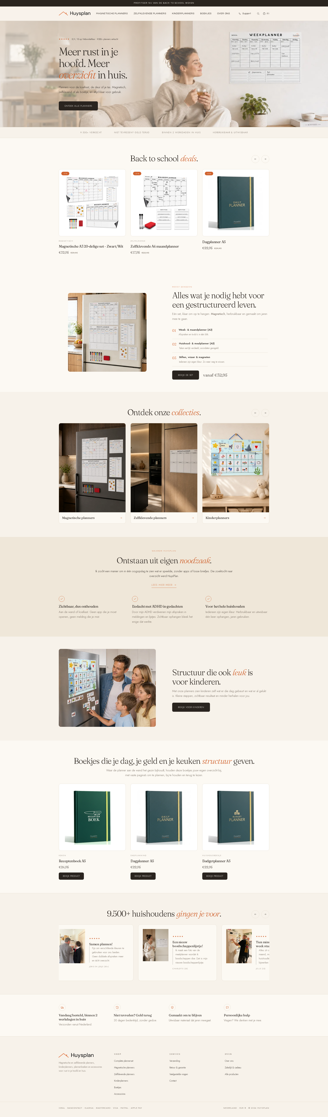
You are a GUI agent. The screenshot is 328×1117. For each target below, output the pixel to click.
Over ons (223, 13)
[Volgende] (265, 159)
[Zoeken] (258, 13)
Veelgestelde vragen (178, 1074)
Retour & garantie (177, 1067)
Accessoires (119, 1094)
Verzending (174, 1061)
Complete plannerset (123, 1061)
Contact (172, 1080)
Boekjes (205, 13)
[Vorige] (255, 159)
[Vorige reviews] (255, 914)
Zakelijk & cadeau (233, 1067)
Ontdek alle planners (78, 106)
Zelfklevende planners (150, 13)
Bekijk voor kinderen (191, 707)
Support (246, 13)
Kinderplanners (183, 13)
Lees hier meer (162, 585)
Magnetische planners (112, 13)
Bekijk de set (185, 375)
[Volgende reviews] (265, 914)
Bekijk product (71, 876)
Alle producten (231, 1074)
